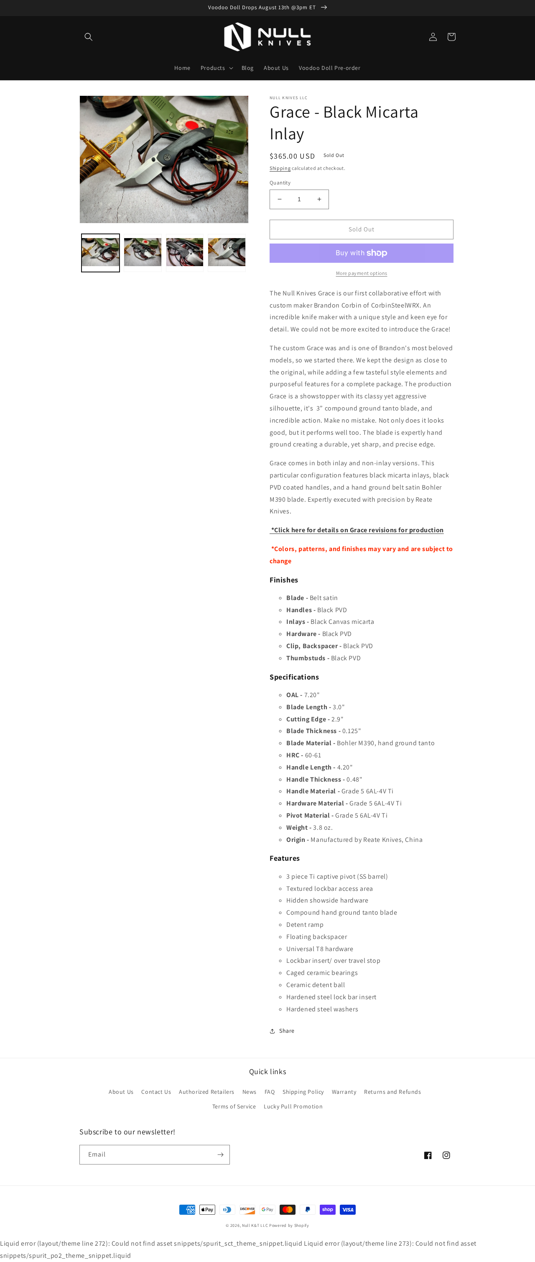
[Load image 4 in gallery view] (227, 253)
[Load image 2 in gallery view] (143, 253)
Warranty (344, 1091)
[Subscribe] (220, 1155)
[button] (88, 37)
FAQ (270, 1091)
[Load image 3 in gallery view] (185, 253)
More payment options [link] (361, 273)
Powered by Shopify (289, 1225)
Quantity (280, 182)
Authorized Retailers (206, 1091)
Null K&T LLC (255, 1225)
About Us (121, 1091)
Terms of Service (234, 1106)
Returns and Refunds (392, 1091)
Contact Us (156, 1091)
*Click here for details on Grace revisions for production (357, 530)
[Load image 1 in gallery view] (101, 253)
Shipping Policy (303, 1091)
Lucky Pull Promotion (293, 1106)
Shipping (280, 168)
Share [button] (287, 1030)
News (249, 1091)
